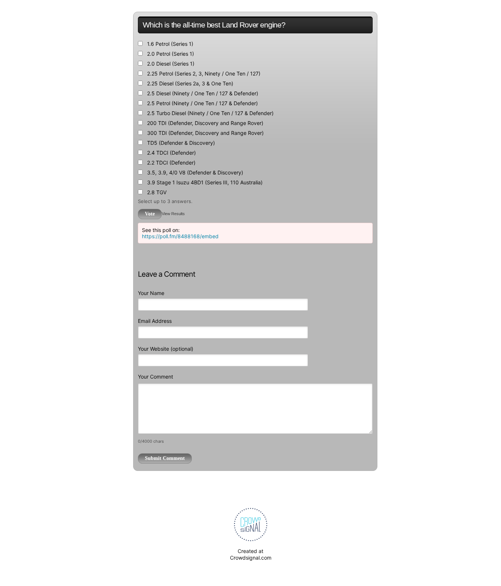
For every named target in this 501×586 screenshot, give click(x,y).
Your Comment (155, 376)
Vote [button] (150, 214)
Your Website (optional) (165, 349)
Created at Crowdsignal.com (250, 554)
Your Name (151, 293)
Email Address (155, 321)
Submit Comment (165, 458)
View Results (173, 213)
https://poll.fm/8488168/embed (180, 236)
